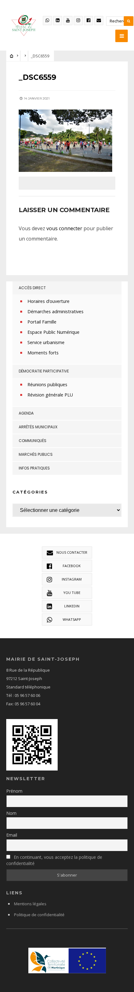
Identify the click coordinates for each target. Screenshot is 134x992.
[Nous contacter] (98, 20)
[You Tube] (68, 20)
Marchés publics (36, 454)
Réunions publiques (47, 384)
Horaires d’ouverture (48, 301)
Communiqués (32, 440)
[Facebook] (88, 20)
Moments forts (43, 353)
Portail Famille (41, 322)
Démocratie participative (44, 371)
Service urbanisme (46, 342)
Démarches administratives (55, 311)
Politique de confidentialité (39, 914)
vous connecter (64, 228)
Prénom (14, 791)
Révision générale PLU (50, 395)
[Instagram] (78, 20)
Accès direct (32, 287)
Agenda (26, 413)
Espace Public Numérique (53, 332)
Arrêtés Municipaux (38, 427)
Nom (11, 813)
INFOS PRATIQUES (34, 468)
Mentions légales (30, 904)
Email (11, 835)
